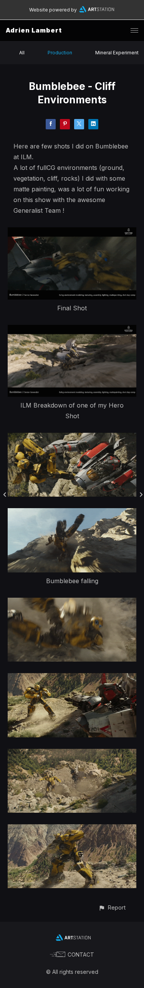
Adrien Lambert (34, 30)
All (22, 52)
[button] (112, 907)
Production (60, 52)
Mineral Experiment (117, 52)
